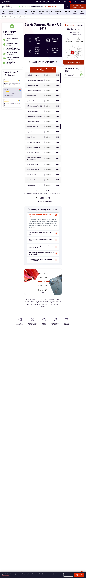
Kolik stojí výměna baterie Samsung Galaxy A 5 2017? (41, 233)
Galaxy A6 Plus (43, 273)
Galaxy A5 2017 (43, 281)
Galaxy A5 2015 (43, 290)
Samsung (12, 17)
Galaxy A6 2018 (43, 278)
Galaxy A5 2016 (43, 286)
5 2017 (24, 17)
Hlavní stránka (5, 17)
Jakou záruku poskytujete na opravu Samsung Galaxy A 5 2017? (41, 246)
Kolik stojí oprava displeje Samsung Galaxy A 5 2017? (41, 215)
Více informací (5, 575)
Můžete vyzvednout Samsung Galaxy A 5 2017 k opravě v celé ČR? (41, 253)
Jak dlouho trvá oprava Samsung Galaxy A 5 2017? (40, 240)
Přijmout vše (79, 575)
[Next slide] (43, 292)
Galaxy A (19, 17)
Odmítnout (68, 575)
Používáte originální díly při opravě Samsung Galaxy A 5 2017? (40, 260)
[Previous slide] (43, 271)
